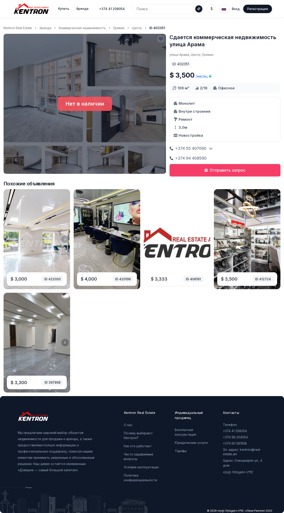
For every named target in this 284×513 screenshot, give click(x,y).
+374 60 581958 (235, 443)
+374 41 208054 (112, 9)
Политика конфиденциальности (140, 477)
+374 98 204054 (235, 437)
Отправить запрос (228, 170)
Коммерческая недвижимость (82, 28)
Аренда (45, 28)
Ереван (118, 28)
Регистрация (257, 9)
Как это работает (138, 446)
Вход (236, 9)
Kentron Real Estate (18, 28)
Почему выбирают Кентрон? (138, 435)
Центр (137, 28)
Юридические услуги (191, 443)
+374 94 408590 (191, 158)
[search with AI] (198, 8)
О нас (128, 425)
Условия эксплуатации (141, 467)
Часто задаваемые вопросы (138, 456)
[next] (65, 239)
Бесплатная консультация (185, 432)
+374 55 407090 (190, 148)
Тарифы (181, 451)
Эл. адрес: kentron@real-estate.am (242, 452)
